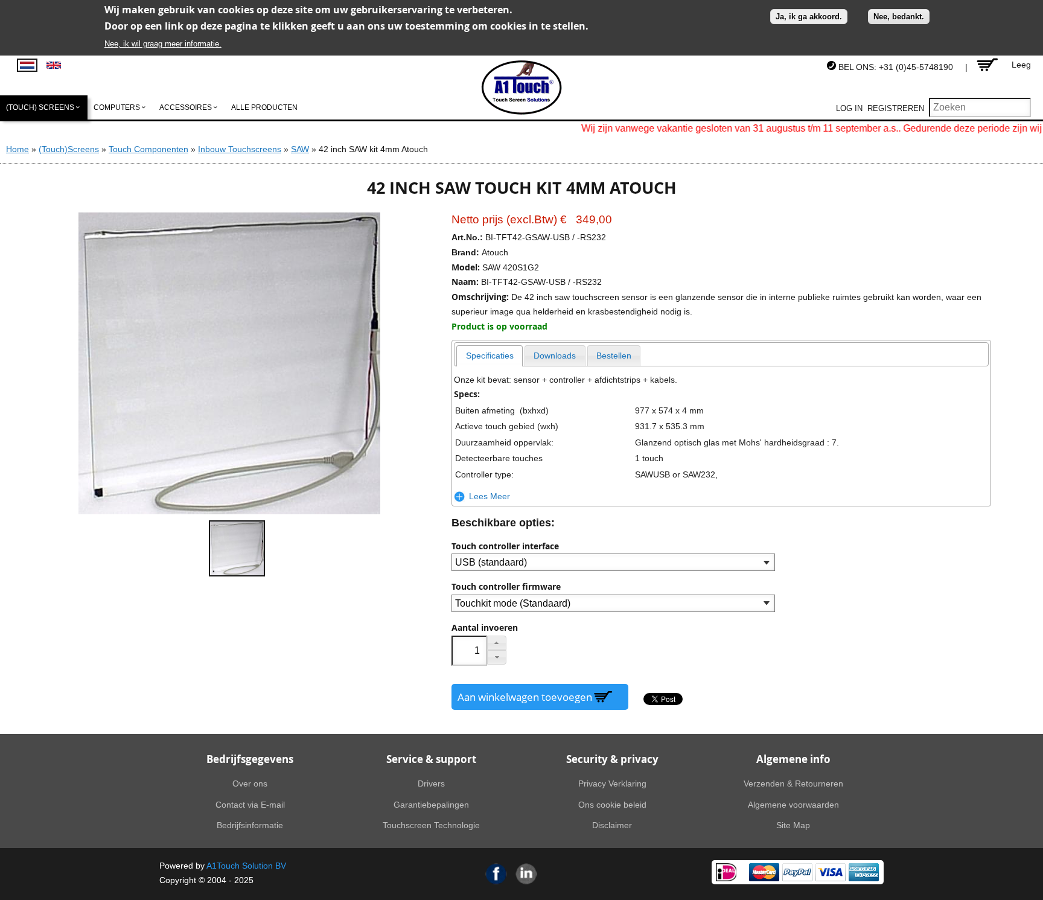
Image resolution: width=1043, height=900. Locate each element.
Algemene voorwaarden (793, 804)
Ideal (726, 872)
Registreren (895, 108)
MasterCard (764, 872)
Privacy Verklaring (612, 783)
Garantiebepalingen (431, 804)
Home (17, 149)
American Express (864, 872)
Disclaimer (612, 825)
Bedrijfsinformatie (250, 825)
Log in (849, 108)
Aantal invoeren (484, 628)
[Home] (522, 88)
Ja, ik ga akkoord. (809, 16)
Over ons (249, 783)
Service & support (431, 759)
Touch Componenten (148, 149)
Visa (830, 872)
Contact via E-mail (250, 804)
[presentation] (489, 356)
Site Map (793, 825)
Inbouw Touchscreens (239, 149)
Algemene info (793, 759)
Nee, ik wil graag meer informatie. (163, 43)
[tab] (489, 355)
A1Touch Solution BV (246, 865)
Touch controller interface (505, 546)
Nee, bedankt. (898, 16)
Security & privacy (612, 759)
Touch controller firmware (506, 587)
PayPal (797, 872)
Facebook (496, 873)
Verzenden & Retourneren (793, 783)
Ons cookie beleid (612, 804)
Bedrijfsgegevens (249, 759)
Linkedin (526, 873)
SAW (300, 149)
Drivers (431, 783)
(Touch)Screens (69, 149)
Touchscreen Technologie (431, 825)
